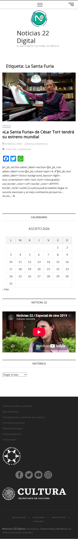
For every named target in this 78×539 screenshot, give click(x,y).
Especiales (39, 521)
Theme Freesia (47, 528)
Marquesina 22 (19, 517)
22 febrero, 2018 (13, 143)
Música (6, 125)
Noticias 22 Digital (33, 36)
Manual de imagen (12, 428)
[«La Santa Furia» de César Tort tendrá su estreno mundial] (39, 97)
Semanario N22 (58, 517)
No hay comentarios (37, 143)
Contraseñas (39, 517)
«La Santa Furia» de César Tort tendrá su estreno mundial (38, 134)
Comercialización (11, 433)
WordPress (62, 528)
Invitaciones (9, 439)
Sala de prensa (10, 411)
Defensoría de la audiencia (17, 405)
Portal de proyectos (13, 422)
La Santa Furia (24, 149)
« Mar (5, 289)
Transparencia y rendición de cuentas (23, 417)
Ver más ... (10, 196)
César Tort (11, 149)
